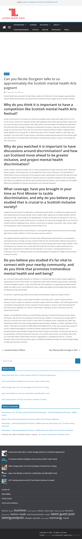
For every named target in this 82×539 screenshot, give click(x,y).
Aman (21, 92)
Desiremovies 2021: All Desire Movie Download (18, 412)
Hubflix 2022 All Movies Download (47, 419)
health (22, 514)
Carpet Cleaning (31, 511)
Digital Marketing (59, 511)
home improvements (35, 514)
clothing (40, 511)
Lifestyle (28, 518)
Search (77, 361)
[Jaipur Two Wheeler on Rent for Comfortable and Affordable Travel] (4, 474)
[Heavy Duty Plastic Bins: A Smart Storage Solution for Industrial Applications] (4, 453)
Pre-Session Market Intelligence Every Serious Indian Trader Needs (26, 381)
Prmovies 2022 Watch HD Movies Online (55, 434)
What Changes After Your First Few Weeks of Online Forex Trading (25, 387)
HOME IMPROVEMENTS (21, 30)
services (36, 518)
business (20, 510)
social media (45, 518)
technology (56, 517)
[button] (25, 24)
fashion (14, 514)
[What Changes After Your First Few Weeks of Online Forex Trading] (4, 467)
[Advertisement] (41, 54)
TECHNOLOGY (56, 30)
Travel (66, 518)
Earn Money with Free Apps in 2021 (63, 350)
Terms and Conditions (10, 503)
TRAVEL (66, 30)
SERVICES (45, 30)
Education (69, 511)
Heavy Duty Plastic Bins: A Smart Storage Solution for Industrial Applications (29, 375)
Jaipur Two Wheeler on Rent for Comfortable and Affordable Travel (25, 393)
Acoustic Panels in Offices (14, 350)
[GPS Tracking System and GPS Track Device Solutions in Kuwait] (4, 481)
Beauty (11, 511)
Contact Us (6, 490)
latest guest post (63, 514)
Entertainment (6, 514)
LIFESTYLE (35, 30)
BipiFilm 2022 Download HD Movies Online (17, 419)
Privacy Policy (7, 498)
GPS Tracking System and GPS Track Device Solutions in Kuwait (24, 399)
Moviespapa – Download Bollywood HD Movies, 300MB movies (24, 423)
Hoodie (47, 514)
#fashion (5, 511)
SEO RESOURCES (19, 25)
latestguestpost (13, 517)
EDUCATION (44, 25)
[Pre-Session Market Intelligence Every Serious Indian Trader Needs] (4, 460)
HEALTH (56, 25)
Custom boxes (49, 511)
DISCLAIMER (6, 494)
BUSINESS (33, 25)
